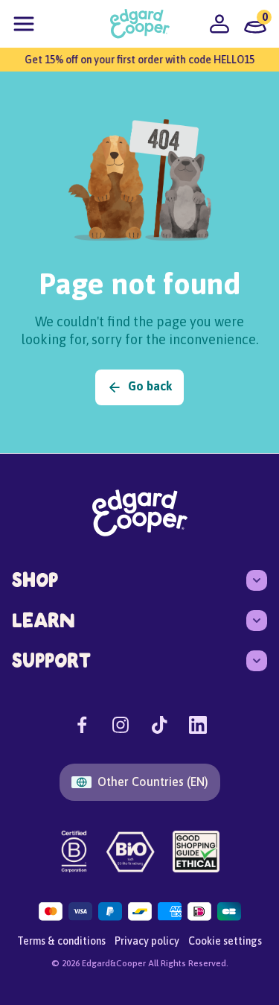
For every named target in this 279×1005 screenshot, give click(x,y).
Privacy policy (147, 941)
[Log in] (219, 24)
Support (51, 660)
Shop (35, 580)
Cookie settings (225, 941)
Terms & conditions (61, 941)
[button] (24, 24)
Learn (43, 620)
